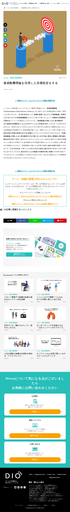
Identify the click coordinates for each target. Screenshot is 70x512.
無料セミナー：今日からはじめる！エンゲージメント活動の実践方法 (35, 196)
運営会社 (45, 505)
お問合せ (53, 505)
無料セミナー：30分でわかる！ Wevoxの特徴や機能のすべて (35, 204)
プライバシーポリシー (19, 505)
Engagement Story (40, 474)
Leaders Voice (51, 474)
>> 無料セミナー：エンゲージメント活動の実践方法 (35, 101)
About (30, 474)
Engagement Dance (54, 477)
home (4, 8)
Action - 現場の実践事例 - (13, 8)
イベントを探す (56, 3)
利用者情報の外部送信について (34, 505)
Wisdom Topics (62, 474)
